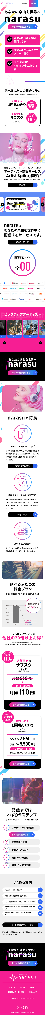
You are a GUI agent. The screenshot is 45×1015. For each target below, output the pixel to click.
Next (42, 204)
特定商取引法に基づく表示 (15, 992)
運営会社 (12, 987)
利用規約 (22, 987)
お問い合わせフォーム (32, 932)
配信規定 (33, 987)
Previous (3, 204)
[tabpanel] (31, 329)
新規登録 (33, 4)
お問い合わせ (33, 992)
